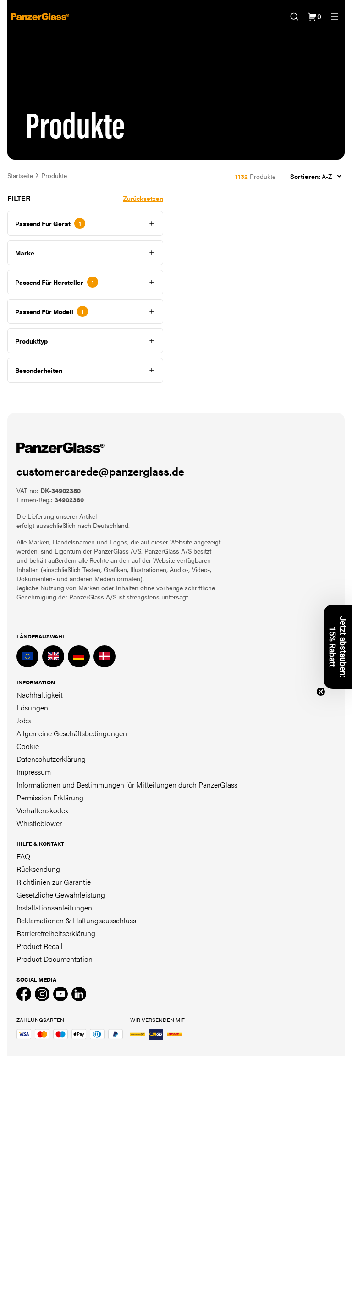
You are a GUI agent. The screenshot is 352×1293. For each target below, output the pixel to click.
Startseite (20, 175)
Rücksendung (38, 869)
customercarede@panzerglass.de (100, 471)
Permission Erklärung (49, 797)
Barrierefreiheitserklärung (55, 933)
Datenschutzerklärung (51, 759)
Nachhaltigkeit (39, 694)
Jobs (23, 720)
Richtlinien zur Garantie (53, 882)
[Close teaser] (320, 691)
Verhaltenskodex (42, 810)
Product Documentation (54, 959)
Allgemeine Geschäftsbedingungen (71, 733)
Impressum (33, 771)
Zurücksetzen (143, 198)
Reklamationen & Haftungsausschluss (76, 920)
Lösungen (32, 707)
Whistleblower (39, 823)
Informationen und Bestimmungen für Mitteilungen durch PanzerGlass (126, 784)
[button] (338, 647)
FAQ (23, 856)
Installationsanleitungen (54, 907)
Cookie (27, 746)
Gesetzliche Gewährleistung (60, 894)
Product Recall (39, 946)
